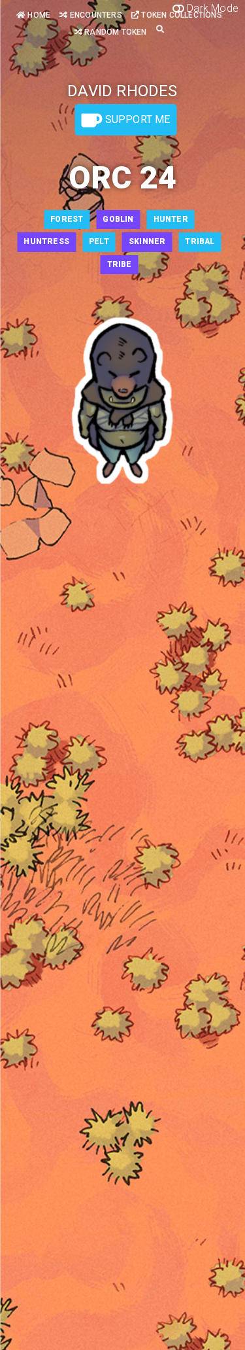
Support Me (136, 119)
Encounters (95, 15)
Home (37, 15)
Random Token (114, 32)
